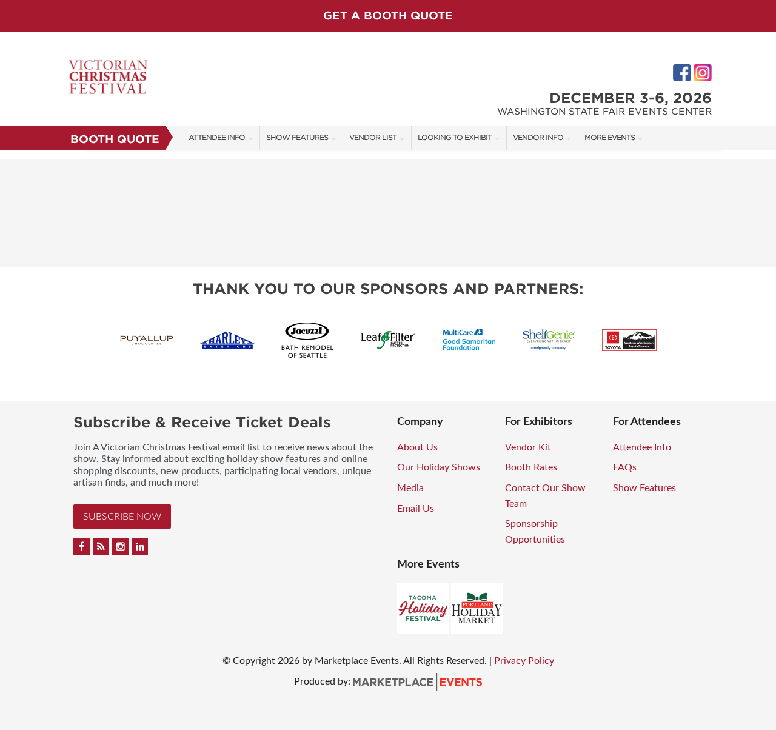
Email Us (415, 509)
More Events (609, 137)
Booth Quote (114, 139)
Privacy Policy (524, 661)
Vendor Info (538, 137)
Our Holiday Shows (438, 467)
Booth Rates (531, 467)
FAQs (625, 467)
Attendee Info (217, 137)
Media (410, 488)
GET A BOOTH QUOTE (388, 15)
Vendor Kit (528, 447)
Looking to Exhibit (455, 137)
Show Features (297, 137)
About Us (417, 447)
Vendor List (372, 137)
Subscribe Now (122, 516)
